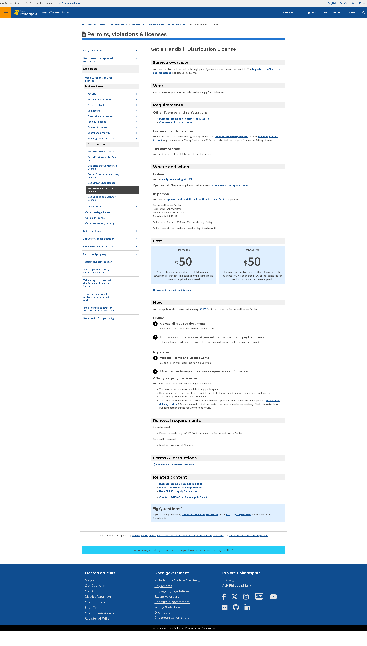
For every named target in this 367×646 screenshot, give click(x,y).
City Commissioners (99, 613)
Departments (332, 12)
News (352, 12)
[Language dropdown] (362, 3)
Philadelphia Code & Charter (175, 580)
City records (163, 586)
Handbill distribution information (175, 464)
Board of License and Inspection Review (176, 535)
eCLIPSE (203, 309)
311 (228, 514)
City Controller (96, 602)
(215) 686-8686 (243, 514)
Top (357, 612)
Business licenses (156, 24)
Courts (90, 591)
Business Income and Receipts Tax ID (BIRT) (184, 118)
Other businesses (176, 24)
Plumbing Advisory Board (144, 535)
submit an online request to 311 (200, 514)
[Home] (83, 24)
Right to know (175, 628)
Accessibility (208, 628)
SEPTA (226, 580)
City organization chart (171, 617)
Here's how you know (68, 3)
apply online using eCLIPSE (177, 179)
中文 (354, 3)
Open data (162, 612)
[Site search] (363, 12)
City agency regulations (172, 591)
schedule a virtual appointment (230, 185)
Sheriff (90, 607)
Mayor (89, 580)
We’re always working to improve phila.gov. (184, 550)
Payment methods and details (173, 290)
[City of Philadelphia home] (26, 13)
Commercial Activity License (175, 122)
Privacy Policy (192, 628)
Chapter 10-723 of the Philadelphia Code (182, 497)
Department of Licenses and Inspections (248, 535)
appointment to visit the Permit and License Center (197, 199)
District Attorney (97, 596)
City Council (94, 585)
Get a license (138, 24)
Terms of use (159, 628)
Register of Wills (97, 618)
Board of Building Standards (210, 535)
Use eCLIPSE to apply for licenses (178, 491)
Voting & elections (168, 607)
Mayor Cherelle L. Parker (55, 12)
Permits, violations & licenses (114, 24)
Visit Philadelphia (235, 585)
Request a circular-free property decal (181, 487)
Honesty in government (172, 602)
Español (344, 3)
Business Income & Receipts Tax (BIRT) (181, 483)
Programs (310, 12)
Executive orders (166, 596)
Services (288, 12)
